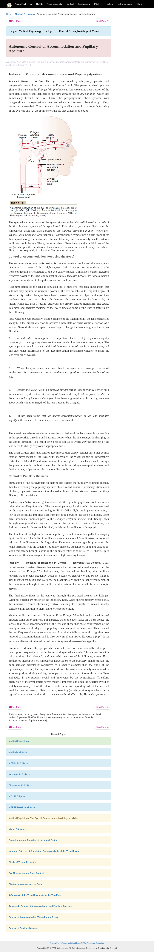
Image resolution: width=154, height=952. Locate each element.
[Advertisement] (132, 57)
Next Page (101, 21)
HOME (39, 4)
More (139, 4)
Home (9, 14)
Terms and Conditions (71, 943)
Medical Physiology (25, 14)
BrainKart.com (23, 4)
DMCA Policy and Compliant (92, 943)
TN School (108, 4)
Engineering (84, 4)
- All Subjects (19, 752)
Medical (70, 4)
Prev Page (16, 21)
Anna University (54, 4)
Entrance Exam (125, 4)
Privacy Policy (55, 943)
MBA (96, 4)
